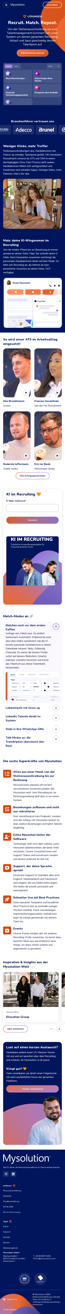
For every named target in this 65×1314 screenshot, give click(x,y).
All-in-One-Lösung (11, 1212)
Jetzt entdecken (15, 1028)
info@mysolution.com (45, 1258)
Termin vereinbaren (32, 1088)
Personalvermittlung (12, 1190)
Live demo (52, 4)
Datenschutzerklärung (42, 1297)
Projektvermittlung (11, 1201)
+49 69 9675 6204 (43, 1256)
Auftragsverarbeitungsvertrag (46, 1302)
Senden (32, 520)
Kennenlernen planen (32, 52)
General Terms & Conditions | (46, 1298)
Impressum (37, 1304)
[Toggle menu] (6, 5)
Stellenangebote (10, 1248)
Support (6, 1232)
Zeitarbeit (7, 1196)
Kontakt (6, 1237)
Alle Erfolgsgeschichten (32, 475)
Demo (6, 1226)
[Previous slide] (52, 1029)
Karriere (6, 1242)
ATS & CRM (8, 1207)
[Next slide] (59, 1029)
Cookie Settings (10, 1309)
